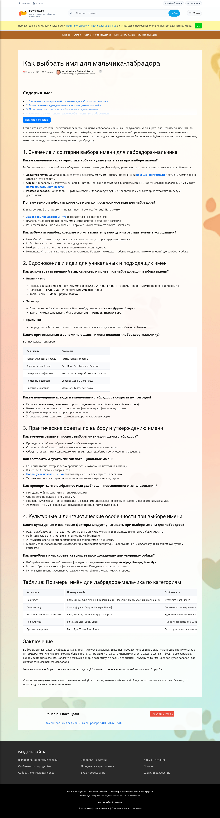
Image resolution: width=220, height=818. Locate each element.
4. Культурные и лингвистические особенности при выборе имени (68, 113)
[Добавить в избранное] (100, 72)
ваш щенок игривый (150, 175)
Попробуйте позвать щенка (45, 474)
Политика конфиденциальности (94, 808)
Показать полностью (36, 119)
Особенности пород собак (35, 766)
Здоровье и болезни (94, 760)
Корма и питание (155, 760)
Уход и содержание (93, 772)
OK (198, 25)
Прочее (148, 766)
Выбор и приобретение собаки (37, 760)
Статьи (39, 3)
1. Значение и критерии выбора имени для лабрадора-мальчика (67, 101)
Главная (26, 3)
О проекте (195, 3)
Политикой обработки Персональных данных (91, 25)
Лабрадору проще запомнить (46, 217)
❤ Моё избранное (173, 3)
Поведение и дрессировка (97, 766)
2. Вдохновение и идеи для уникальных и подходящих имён (63, 105)
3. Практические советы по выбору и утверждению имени (63, 109)
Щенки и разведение (157, 772)
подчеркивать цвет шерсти (45, 187)
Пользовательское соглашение (127, 808)
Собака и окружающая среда (36, 772)
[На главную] (22, 13)
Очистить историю (162, 713)
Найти (174, 13)
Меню (196, 13)
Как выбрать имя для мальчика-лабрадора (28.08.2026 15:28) (84, 723)
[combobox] (124, 13)
